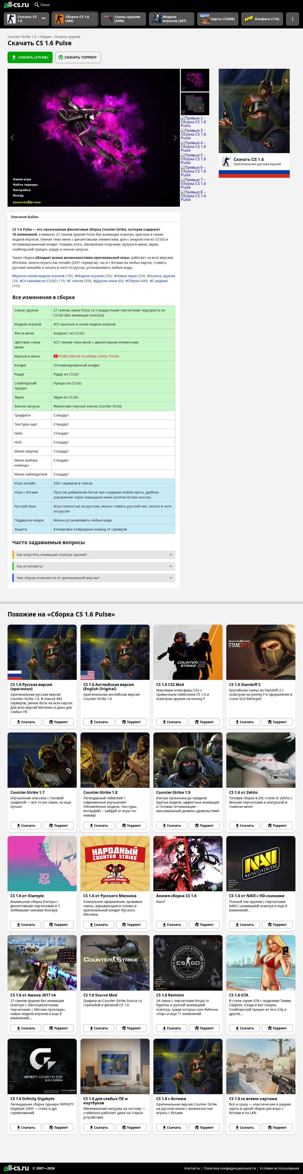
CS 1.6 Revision (170, 995)
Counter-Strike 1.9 (173, 792)
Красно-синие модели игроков (43, 276)
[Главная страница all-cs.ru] (16, 5)
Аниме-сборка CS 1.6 (176, 895)
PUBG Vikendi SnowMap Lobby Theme (89, 356)
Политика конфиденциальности (230, 1168)
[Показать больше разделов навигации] (292, 19)
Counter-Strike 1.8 (100, 792)
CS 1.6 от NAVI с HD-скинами (257, 895)
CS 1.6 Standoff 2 (244, 684)
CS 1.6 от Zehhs (243, 792)
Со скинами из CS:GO (43, 281)
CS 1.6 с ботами (171, 1098)
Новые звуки (130, 276)
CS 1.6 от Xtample (27, 895)
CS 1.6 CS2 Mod (170, 684)
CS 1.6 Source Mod (100, 995)
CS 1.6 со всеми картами (253, 1098)
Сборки (138, 281)
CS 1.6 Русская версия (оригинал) (31, 686)
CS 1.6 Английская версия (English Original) (108, 686)
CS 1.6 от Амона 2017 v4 (33, 995)
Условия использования (279, 1168)
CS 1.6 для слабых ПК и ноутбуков (105, 1100)
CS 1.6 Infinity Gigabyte (32, 1098)
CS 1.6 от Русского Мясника (110, 895)
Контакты (192, 1168)
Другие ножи (110, 281)
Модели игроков (94, 276)
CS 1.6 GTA (238, 995)
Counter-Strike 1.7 (27, 792)
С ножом (80, 281)
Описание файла (24, 217)
